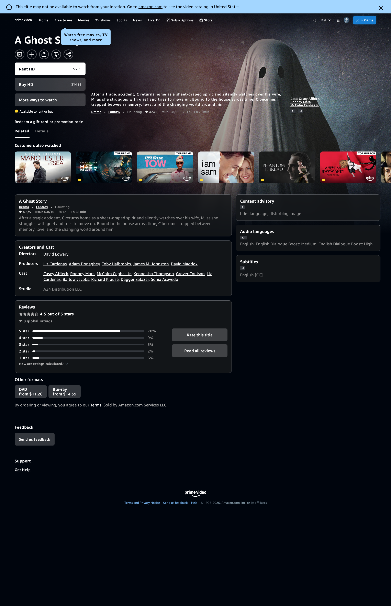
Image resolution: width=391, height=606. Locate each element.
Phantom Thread (287, 167)
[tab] (22, 131)
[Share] (68, 54)
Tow (165, 167)
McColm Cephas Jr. (304, 105)
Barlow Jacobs (76, 279)
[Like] (44, 54)
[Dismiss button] (381, 7)
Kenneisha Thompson (154, 273)
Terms (95, 405)
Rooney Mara (300, 102)
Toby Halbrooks (116, 263)
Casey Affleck (309, 99)
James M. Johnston (151, 263)
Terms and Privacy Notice (142, 502)
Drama (96, 112)
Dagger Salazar (135, 279)
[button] (43, 363)
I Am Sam (226, 167)
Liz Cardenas (55, 263)
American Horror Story (348, 167)
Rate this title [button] (200, 335)
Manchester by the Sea (43, 167)
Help (194, 502)
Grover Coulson (190, 273)
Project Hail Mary (104, 167)
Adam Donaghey (84, 263)
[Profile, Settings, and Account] (347, 20)
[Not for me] (56, 54)
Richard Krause (105, 279)
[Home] (23, 20)
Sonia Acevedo (164, 279)
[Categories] (339, 20)
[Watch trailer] (19, 54)
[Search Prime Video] (315, 20)
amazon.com (150, 6)
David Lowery (55, 254)
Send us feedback (175, 502)
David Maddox (184, 263)
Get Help (23, 469)
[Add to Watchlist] (32, 54)
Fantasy (114, 112)
